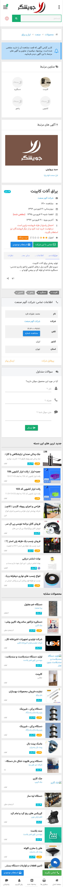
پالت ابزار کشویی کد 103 (28, 489)
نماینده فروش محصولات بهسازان (25, 692)
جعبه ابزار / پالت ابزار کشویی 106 (23, 472)
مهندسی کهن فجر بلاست (32, 660)
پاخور (17, 108)
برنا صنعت (38, 608)
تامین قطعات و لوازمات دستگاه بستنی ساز (21, 866)
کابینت (45, 89)
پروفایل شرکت (48, 361)
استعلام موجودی (20, 244)
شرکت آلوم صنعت (32, 321)
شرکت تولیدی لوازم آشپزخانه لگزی (29, 642)
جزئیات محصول (51, 255)
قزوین (5, 568)
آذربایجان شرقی (9, 630)
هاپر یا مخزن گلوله (33, 848)
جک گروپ (38, 782)
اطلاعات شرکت (37, 255)
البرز (5, 515)
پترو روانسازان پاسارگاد (34, 712)
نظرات (10, 255)
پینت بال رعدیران (36, 747)
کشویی (45, 108)
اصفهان (6, 613)
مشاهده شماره (31, 333)
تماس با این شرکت (44, 244)
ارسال (31, 428)
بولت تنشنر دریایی (31, 559)
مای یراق (39, 695)
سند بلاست (36, 831)
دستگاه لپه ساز (34, 796)
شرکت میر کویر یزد (35, 764)
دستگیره (17, 89)
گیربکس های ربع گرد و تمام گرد (26, 813)
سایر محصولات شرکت (24, 255)
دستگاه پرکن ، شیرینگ (31, 709)
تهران (5, 463)
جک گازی (38, 625)
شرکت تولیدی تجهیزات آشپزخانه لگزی (23, 639)
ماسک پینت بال (34, 744)
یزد (5, 769)
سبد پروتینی (52, 169)
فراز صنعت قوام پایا (51, 175)
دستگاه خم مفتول (33, 604)
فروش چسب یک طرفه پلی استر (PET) (21, 541)
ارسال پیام (9, 361)
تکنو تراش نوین (36, 817)
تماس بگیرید (52, 872)
